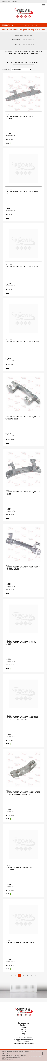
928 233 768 (6, 2)
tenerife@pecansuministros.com (23, 1043)
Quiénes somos (23, 1023)
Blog (23, 1033)
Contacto (23, 1031)
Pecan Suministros (23, 13)
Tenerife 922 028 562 (23, 1041)
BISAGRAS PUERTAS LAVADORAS (28, 53)
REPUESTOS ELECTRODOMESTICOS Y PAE (21, 51)
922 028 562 (14, 2)
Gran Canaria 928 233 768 (23, 1038)
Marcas (23, 1029)
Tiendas (24, 1027)
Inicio (5, 51)
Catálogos (23, 1025)
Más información (7, 1059)
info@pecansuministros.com (23, 1040)
